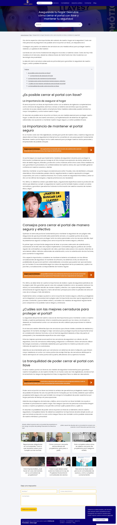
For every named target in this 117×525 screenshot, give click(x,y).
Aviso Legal (33, 523)
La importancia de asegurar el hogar (41, 76)
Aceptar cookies (100, 520)
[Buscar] (51, 3)
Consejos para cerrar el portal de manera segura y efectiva (46, 81)
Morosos (56, 3)
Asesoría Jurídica (77, 3)
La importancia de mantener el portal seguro (42, 78)
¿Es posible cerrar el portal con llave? (39, 73)
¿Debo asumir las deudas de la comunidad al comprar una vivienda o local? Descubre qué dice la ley (77, 426)
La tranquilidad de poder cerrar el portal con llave (43, 86)
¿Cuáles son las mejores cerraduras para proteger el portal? (47, 84)
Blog (95, 3)
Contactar (88, 3)
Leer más (110, 515)
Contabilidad (65, 3)
